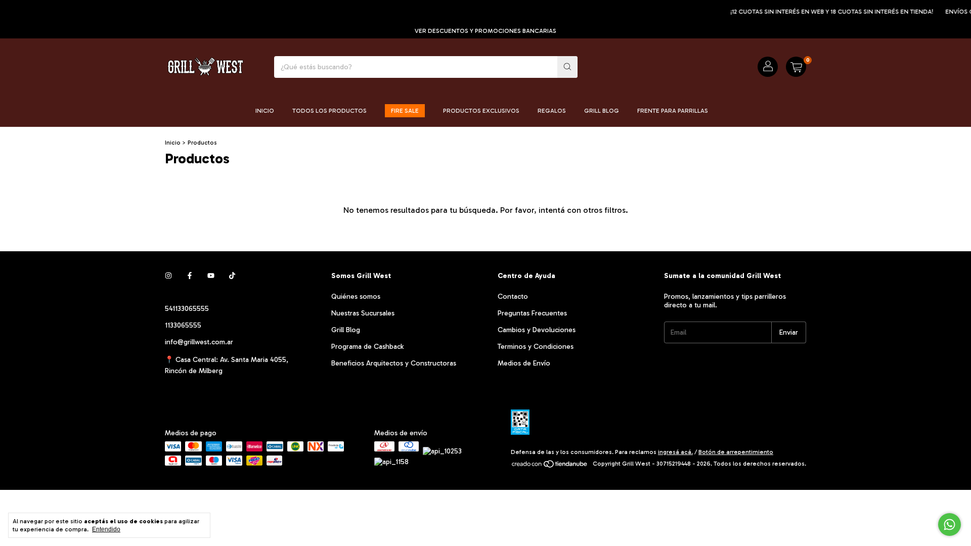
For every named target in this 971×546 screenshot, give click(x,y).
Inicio (264, 110)
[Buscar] (567, 67)
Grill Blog (601, 110)
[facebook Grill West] (189, 275)
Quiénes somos (355, 296)
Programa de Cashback (367, 346)
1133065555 (183, 325)
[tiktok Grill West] (232, 275)
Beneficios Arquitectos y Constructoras (393, 363)
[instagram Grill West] (168, 275)
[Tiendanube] (550, 466)
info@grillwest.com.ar (199, 342)
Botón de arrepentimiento (735, 452)
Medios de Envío (524, 363)
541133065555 (187, 308)
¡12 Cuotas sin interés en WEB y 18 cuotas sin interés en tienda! (825, 11)
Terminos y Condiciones (535, 346)
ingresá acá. (675, 452)
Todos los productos (329, 110)
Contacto (513, 296)
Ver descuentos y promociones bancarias (485, 30)
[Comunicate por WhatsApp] (949, 524)
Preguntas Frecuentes (532, 313)
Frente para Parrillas (672, 110)
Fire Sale (405, 110)
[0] (796, 67)
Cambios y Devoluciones (537, 330)
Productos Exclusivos (481, 110)
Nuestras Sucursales (362, 313)
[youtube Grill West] (210, 275)
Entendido (106, 529)
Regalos (552, 110)
